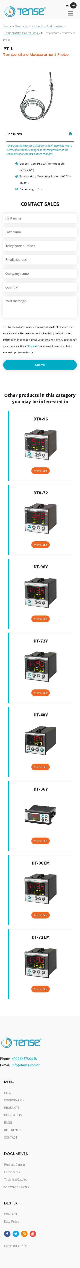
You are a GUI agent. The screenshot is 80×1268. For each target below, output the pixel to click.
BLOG (8, 1123)
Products (21, 26)
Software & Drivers (16, 1187)
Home (7, 26)
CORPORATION (14, 1100)
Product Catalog (15, 1165)
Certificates (12, 1172)
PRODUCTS (12, 1108)
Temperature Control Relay (22, 33)
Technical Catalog (16, 1179)
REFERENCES (13, 1130)
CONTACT (10, 1137)
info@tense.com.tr (26, 1065)
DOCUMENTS (13, 1115)
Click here (32, 346)
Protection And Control (47, 26)
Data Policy (11, 1222)
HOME (8, 1093)
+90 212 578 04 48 (24, 1058)
